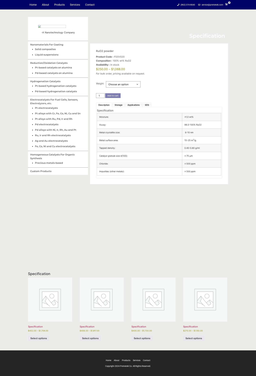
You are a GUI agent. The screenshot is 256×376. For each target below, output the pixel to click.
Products (59, 4)
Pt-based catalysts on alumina (53, 67)
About (45, 4)
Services (75, 4)
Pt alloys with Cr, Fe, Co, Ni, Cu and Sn (58, 113)
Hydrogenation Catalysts (45, 81)
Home (33, 4)
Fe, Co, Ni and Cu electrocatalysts (55, 146)
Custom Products (40, 171)
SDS (147, 105)
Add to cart (112, 95)
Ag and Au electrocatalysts (51, 140)
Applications (134, 105)
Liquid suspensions (46, 54)
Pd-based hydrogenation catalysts (56, 91)
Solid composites (45, 49)
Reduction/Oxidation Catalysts (49, 63)
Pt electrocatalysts (46, 108)
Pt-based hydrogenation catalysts (55, 86)
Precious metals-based (49, 163)
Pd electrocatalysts (46, 124)
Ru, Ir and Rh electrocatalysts (53, 135)
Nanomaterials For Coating (46, 44)
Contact (90, 4)
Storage (118, 105)
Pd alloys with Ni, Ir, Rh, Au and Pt (55, 129)
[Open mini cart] (226, 5)
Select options (38, 338)
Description (103, 105)
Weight (100, 83)
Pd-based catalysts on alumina (54, 73)
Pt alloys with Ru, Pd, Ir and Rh (53, 119)
